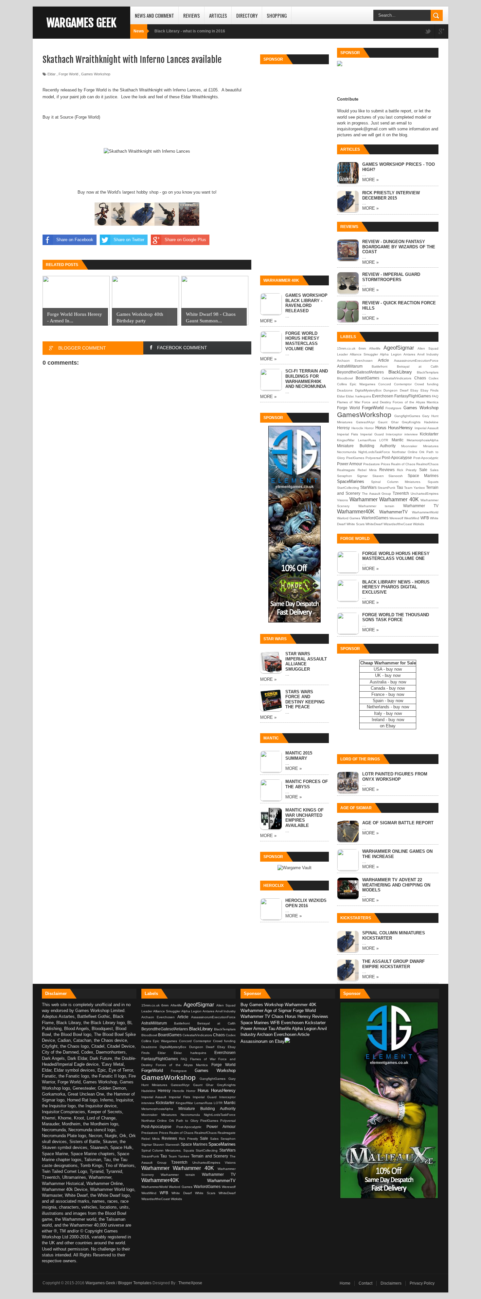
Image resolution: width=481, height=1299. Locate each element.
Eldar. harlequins (358, 396)
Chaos (420, 378)
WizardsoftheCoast (397, 524)
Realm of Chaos (403, 464)
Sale (423, 470)
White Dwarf (183, 1193)
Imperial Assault (427, 428)
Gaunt (382, 422)
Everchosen (382, 396)
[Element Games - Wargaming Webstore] (294, 621)
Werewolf (396, 518)
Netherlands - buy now (388, 706)
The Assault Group (376, 493)
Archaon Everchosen (355, 360)
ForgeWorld (372, 407)
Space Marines (423, 475)
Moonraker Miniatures (419, 446)
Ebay (414, 390)
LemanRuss (367, 440)
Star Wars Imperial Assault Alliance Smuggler (306, 661)
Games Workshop (95, 74)
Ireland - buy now (388, 719)
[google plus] (441, 32)
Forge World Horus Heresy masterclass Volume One (302, 341)
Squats (433, 482)
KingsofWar (345, 440)
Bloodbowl (345, 378)
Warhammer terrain (376, 506)
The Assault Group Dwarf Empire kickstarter (393, 964)
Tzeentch (401, 493)
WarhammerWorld (425, 512)
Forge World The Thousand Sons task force (395, 617)
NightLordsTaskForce (374, 452)
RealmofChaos (427, 464)
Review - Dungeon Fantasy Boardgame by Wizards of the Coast (398, 246)
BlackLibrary (400, 372)
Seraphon (344, 476)
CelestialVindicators (396, 378)
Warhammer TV (421, 506)
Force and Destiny (376, 402)
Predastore (371, 464)
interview (411, 434)
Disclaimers (391, 1283)
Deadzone (345, 390)
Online (413, 452)
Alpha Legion (390, 354)
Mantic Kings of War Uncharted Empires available (304, 818)
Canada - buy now (388, 688)
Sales (434, 470)
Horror (369, 428)
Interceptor (394, 434)
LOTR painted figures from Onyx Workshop (394, 777)
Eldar (51, 74)
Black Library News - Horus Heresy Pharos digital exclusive (396, 587)
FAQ (435, 396)
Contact (365, 1283)
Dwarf (404, 390)
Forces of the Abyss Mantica (415, 402)
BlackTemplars (427, 372)
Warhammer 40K (399, 499)
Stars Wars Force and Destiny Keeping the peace (305, 699)
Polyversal (373, 458)
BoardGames (367, 378)
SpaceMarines (350, 481)
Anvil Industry (427, 354)
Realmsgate (346, 470)
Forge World (68, 74)
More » (268, 320)
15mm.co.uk (346, 348)
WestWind (411, 518)
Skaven (378, 476)
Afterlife (375, 348)
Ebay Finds (429, 390)
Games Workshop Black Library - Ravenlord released (306, 303)
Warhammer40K (356, 511)
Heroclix (357, 428)
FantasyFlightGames (412, 396)
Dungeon (390, 390)
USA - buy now (388, 669)
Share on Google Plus (185, 239)
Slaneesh (395, 476)
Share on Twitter (129, 239)
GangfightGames (407, 416)
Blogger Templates (134, 1283)
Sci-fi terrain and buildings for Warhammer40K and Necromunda (306, 379)
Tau (400, 487)
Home (345, 1283)
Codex (433, 378)
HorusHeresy (400, 427)
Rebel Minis (367, 470)
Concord (384, 384)
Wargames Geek (81, 23)
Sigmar (362, 476)
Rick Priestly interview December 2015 (391, 195)
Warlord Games (348, 518)
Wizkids (418, 524)
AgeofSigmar (398, 348)
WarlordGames (375, 518)
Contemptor (403, 384)
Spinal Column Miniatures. (396, 482)
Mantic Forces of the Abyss (306, 784)
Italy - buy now (388, 713)
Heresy (343, 428)
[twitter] (428, 32)
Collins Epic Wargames (356, 384)
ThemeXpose (190, 1283)
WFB (424, 518)
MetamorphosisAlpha (422, 440)
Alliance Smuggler (364, 354)
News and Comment (154, 15)
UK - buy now (388, 675)
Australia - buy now (388, 681)
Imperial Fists (347, 434)
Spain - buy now (388, 700)
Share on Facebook (74, 239)
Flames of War (348, 402)
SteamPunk (386, 487)
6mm (362, 348)
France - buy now (387, 694)
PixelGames (355, 458)
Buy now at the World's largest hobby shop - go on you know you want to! (147, 192)
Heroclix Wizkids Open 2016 (306, 903)
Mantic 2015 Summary (298, 756)
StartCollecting (348, 487)
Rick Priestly (407, 470)
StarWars (368, 487)
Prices (385, 464)
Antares (409, 354)
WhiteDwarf (374, 524)
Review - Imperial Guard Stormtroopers (391, 277)
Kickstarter (429, 434)
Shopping (277, 15)
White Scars (356, 524)
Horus (380, 427)
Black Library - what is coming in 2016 (189, 31)
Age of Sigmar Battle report (398, 822)
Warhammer (363, 499)
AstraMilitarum (350, 366)
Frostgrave (393, 408)
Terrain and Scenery (210, 1156)
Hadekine (431, 422)
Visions (342, 500)
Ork (421, 452)
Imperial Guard (372, 434)
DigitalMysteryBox (368, 390)
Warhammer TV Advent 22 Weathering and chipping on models (396, 884)
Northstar (399, 452)
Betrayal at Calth (418, 366)
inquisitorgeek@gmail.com (362, 128)
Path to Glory (188, 1120)
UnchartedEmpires (424, 493)
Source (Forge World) (80, 117)
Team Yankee (414, 487)
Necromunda (346, 452)
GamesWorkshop (364, 414)
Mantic (397, 440)
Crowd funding (426, 384)
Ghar (395, 422)
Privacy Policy (422, 1283)
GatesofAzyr (365, 422)
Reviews (191, 15)
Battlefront (379, 366)
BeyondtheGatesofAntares (360, 372)
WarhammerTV (393, 511)
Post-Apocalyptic (425, 458)
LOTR (383, 440)
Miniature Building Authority (366, 446)
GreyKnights (411, 422)
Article (383, 360)
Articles (218, 15)
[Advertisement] (294, 165)
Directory (247, 15)
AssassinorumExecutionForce (416, 360)
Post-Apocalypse (397, 457)
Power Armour (349, 464)
